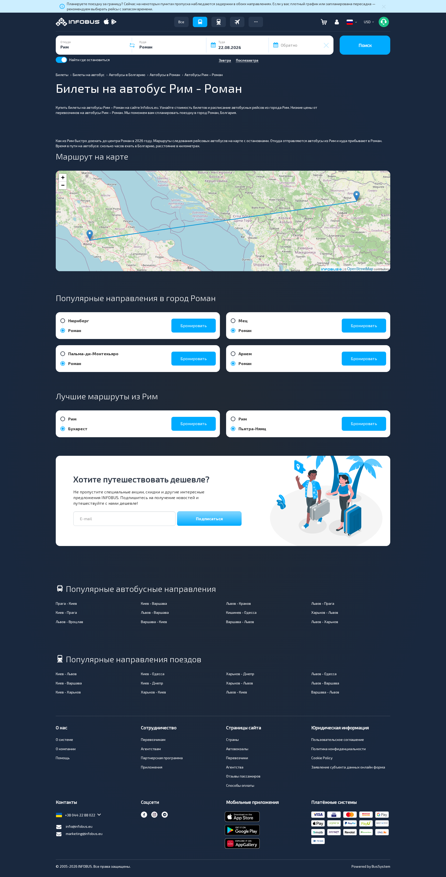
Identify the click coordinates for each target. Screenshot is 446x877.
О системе (64, 739)
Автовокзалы (237, 749)
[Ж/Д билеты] (218, 22)
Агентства (234, 767)
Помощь (63, 758)
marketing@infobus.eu (84, 833)
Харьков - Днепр (240, 674)
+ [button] (63, 177)
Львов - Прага (322, 603)
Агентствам (151, 749)
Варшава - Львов (240, 621)
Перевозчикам (153, 739)
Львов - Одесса (324, 674)
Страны (232, 739)
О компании (66, 749)
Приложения (151, 767)
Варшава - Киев (154, 621)
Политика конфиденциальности (338, 749)
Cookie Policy (321, 758)
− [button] (63, 185)
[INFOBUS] (77, 22)
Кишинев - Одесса (241, 612)
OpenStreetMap (360, 268)
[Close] (383, 6)
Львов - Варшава (155, 612)
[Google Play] (114, 22)
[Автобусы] (200, 22)
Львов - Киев (236, 692)
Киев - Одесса (152, 674)
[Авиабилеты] (237, 22)
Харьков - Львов (324, 612)
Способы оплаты (240, 785)
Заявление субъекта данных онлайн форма (348, 767)
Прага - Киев (66, 603)
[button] (256, 22)
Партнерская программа (162, 758)
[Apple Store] (106, 22)
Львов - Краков (238, 603)
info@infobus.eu (79, 826)
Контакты (66, 802)
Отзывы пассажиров (243, 776)
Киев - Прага (66, 612)
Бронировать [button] (193, 325)
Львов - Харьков (324, 621)
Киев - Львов (66, 674)
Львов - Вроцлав (69, 621)
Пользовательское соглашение (337, 739)
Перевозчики (237, 758)
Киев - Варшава (154, 603)
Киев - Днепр (152, 683)
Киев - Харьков (68, 692)
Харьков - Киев (153, 692)
